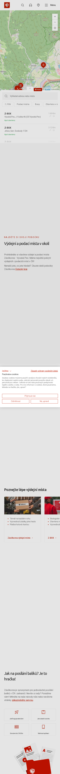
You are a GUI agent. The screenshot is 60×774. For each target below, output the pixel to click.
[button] (6, 371)
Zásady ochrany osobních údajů (44, 371)
